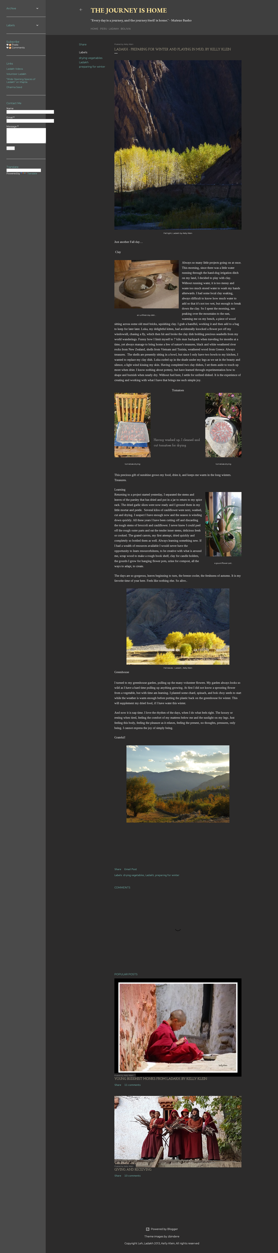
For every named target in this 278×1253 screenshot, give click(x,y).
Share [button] (83, 44)
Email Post (130, 869)
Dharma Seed (14, 87)
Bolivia (126, 28)
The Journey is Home (129, 10)
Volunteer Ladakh (16, 74)
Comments (18, 47)
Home (94, 28)
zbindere (173, 1236)
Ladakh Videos (14, 68)
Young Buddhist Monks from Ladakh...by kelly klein (160, 1079)
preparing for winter (92, 66)
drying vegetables (90, 58)
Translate (32, 173)
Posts (14, 44)
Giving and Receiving (132, 1169)
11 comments (132, 1085)
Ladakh (114, 28)
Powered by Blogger (164, 1229)
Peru (103, 28)
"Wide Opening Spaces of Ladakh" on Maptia (20, 81)
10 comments (132, 1175)
